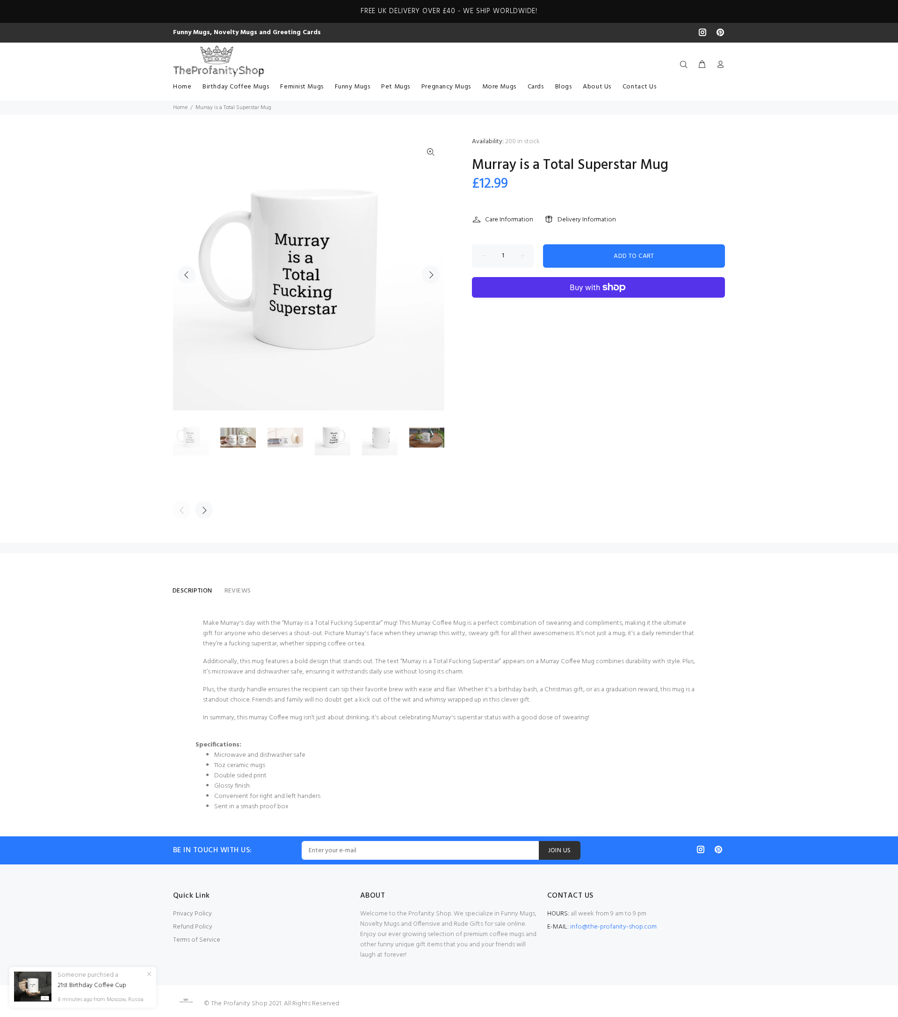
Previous (187, 275)
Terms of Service (196, 940)
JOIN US (559, 850)
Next (431, 275)
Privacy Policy (192, 913)
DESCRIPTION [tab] (192, 590)
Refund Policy (192, 927)
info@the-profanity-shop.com (613, 927)
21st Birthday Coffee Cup (92, 985)
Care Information (509, 219)
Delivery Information (587, 219)
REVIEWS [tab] (237, 590)
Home (180, 107)
